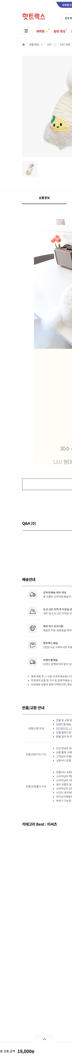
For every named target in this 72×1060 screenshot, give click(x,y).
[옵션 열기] (44, 1039)
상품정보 (44, 197)
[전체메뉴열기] (26, 31)
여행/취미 (34, 44)
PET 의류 (65, 44)
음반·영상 (59, 31)
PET (49, 44)
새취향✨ (42, 31)
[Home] (23, 44)
